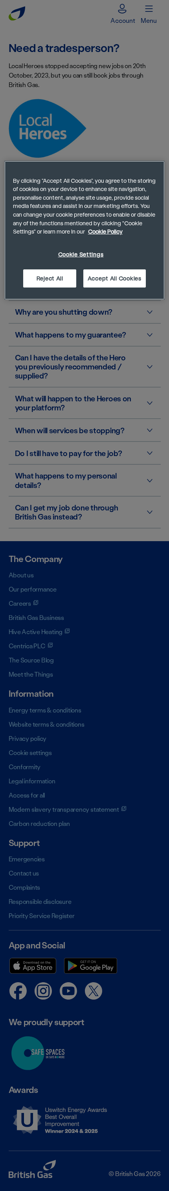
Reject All (50, 278)
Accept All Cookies (114, 278)
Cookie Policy (105, 231)
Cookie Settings (81, 254)
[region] (84, 230)
